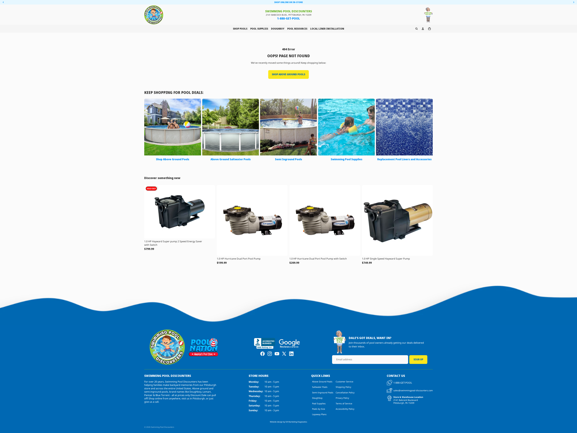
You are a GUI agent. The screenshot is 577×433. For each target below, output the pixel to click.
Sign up (418, 359)
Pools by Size (318, 408)
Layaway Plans (319, 414)
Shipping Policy (343, 387)
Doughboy (317, 398)
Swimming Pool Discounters (162, 427)
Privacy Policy (342, 398)
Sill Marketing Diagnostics (296, 422)
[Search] (416, 28)
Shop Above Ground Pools (288, 74)
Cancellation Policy (345, 392)
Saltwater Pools (319, 387)
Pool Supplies (319, 403)
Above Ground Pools (322, 381)
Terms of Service (344, 403)
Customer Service (344, 381)
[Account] (423, 28)
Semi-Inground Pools (322, 392)
